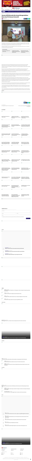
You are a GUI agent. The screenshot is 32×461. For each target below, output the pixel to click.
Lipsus (3, 229)
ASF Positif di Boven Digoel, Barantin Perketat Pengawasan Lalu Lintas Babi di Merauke (14, 337)
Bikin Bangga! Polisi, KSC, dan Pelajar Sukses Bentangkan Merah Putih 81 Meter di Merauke (14, 320)
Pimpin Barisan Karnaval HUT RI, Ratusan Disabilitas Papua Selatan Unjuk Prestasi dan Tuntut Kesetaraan (16, 364)
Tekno (5, 289)
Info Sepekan (5, 391)
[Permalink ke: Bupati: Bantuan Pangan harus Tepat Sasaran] (6, 113)
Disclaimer (3, 450)
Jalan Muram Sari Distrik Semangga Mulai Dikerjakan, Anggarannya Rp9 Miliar (25, 135)
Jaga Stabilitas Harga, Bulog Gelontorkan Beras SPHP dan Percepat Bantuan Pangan (15, 143)
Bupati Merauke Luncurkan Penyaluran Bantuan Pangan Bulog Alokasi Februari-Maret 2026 (25, 169)
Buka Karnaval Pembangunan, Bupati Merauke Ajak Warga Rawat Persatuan (15, 125)
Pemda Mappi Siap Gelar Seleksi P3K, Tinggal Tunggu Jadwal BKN (25, 160)
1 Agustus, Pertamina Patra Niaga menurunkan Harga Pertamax (12, 293)
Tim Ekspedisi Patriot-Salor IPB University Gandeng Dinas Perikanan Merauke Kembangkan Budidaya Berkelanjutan (6, 125)
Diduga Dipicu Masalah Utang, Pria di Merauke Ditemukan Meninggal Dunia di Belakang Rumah (12, 11)
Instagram (13, 454)
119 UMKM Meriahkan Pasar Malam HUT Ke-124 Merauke (25, 186)
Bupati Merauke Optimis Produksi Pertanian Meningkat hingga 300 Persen (6, 135)
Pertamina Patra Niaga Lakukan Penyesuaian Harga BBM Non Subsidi (13, 299)
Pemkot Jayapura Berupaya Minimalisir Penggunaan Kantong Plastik (24, 106)
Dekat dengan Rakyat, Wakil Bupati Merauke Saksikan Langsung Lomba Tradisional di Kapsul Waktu (15, 186)
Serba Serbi (3, 302)
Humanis (3, 340)
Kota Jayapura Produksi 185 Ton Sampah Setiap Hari (8, 105)
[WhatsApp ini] (29, 19)
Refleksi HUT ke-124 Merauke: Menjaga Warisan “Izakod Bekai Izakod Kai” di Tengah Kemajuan (25, 178)
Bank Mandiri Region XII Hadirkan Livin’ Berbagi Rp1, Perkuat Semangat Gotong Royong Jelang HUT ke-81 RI (17, 290)
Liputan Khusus (7, 247)
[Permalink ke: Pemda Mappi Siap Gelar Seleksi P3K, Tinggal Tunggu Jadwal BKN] (25, 156)
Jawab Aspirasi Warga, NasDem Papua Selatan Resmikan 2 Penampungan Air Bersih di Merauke (14, 359)
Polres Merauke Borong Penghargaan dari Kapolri (11, 422)
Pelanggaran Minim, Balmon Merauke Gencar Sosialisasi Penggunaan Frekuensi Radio (15, 296)
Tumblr (3, 454)
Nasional (3, 367)
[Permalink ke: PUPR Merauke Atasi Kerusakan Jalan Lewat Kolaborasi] (6, 174)
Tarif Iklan (21, 450)
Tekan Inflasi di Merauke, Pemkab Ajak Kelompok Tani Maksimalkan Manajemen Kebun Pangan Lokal (25, 125)
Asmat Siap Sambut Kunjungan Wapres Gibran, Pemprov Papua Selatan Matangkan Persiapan (6, 143)
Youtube (22, 454)
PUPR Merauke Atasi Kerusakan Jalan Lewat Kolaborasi (6, 177)
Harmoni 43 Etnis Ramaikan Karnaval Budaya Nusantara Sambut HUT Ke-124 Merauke (5, 195)
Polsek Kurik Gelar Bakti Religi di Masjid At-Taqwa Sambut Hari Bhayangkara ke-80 (16, 425)
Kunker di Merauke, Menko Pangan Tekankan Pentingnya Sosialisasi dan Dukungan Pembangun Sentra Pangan (17, 389)
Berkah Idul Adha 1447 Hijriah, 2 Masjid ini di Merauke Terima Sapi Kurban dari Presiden (15, 151)
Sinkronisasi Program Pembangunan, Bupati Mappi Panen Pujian (13, 254)
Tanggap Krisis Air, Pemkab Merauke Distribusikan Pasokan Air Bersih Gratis (16, 51)
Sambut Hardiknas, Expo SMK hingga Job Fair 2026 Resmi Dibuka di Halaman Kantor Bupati (6, 160)
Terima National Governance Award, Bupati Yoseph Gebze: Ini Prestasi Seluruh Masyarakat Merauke (25, 151)
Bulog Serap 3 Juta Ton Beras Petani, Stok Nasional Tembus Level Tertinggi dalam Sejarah (25, 143)
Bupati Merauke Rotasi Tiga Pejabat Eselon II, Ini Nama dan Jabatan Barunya (25, 51)
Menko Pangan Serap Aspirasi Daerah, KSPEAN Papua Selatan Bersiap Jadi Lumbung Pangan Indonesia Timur (15, 386)
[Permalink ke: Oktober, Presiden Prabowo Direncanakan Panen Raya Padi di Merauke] (16, 239)
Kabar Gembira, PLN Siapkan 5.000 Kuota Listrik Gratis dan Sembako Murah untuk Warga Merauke (15, 178)
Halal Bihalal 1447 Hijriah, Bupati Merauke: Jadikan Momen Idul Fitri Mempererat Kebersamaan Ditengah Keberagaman (6, 169)
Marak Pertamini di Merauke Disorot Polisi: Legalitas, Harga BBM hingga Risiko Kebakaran (17, 413)
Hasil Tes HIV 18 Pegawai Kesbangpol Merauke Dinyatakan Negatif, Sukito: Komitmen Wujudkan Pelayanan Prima (15, 195)
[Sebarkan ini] (24, 19)
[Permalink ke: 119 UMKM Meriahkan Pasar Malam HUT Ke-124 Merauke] (25, 182)
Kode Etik (12, 450)
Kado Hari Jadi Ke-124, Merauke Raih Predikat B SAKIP (6, 186)
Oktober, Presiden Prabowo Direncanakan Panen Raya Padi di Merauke (14, 248)
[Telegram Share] (28, 19)
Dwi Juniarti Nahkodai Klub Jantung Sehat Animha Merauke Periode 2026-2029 (15, 419)
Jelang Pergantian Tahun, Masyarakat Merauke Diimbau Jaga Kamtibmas (14, 251)
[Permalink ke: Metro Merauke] (2, 18)
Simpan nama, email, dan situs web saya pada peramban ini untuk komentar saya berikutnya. (13, 216)
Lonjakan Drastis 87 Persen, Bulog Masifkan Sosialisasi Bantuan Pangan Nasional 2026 (15, 160)
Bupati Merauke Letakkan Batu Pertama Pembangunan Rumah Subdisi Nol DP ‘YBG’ (15, 169)
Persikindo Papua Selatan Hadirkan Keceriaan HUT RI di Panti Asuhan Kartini (14, 361)
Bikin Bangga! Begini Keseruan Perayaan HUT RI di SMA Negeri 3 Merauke (12, 443)
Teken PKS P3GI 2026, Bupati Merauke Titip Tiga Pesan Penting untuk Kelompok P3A (15, 135)
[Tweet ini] (26, 19)
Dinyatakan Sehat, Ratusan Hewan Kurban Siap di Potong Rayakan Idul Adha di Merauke (6, 151)
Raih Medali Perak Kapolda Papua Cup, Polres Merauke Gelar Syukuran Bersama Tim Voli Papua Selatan (16, 417)
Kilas (2, 394)
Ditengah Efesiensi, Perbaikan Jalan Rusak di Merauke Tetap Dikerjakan (25, 195)
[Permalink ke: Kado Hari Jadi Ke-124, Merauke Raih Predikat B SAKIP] (6, 182)
